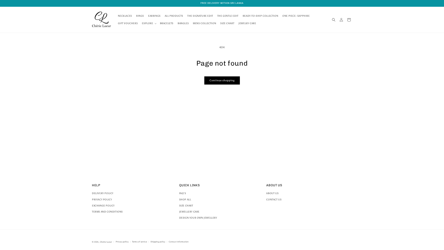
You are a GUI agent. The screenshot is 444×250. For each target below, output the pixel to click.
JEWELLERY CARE (189, 211)
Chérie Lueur (106, 242)
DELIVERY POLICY (102, 193)
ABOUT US (272, 193)
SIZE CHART (186, 205)
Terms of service (139, 242)
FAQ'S (182, 193)
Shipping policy (158, 242)
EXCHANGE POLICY (103, 205)
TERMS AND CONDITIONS (107, 211)
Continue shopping (222, 80)
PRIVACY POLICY (102, 199)
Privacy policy (122, 242)
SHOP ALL (185, 199)
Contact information (179, 242)
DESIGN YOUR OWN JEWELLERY (198, 217)
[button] (149, 23)
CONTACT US (273, 199)
